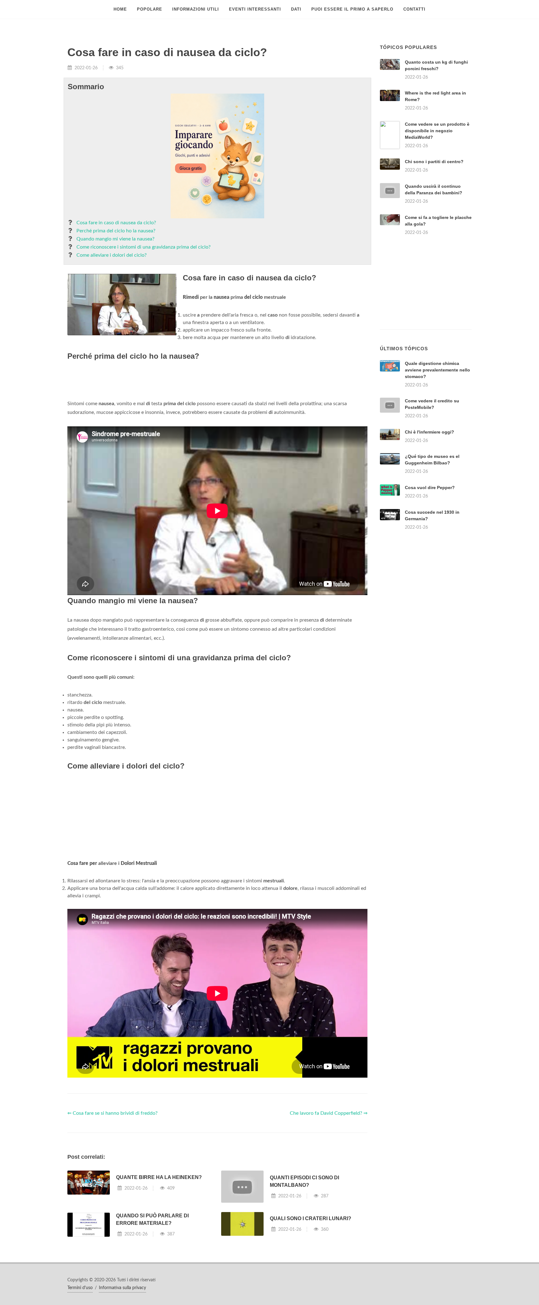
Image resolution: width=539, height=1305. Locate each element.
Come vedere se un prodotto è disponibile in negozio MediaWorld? (437, 131)
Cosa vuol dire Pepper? (430, 487)
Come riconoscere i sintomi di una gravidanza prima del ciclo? (143, 247)
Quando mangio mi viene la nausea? (115, 238)
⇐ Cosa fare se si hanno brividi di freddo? (112, 1113)
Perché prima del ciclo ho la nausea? (115, 230)
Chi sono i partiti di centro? (434, 161)
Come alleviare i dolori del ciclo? (111, 255)
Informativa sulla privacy (122, 1288)
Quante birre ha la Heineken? (159, 1177)
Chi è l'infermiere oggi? (429, 431)
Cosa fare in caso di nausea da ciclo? (116, 222)
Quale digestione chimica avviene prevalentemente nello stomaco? (437, 370)
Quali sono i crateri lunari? (310, 1218)
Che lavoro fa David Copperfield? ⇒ (328, 1113)
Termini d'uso (80, 1288)
